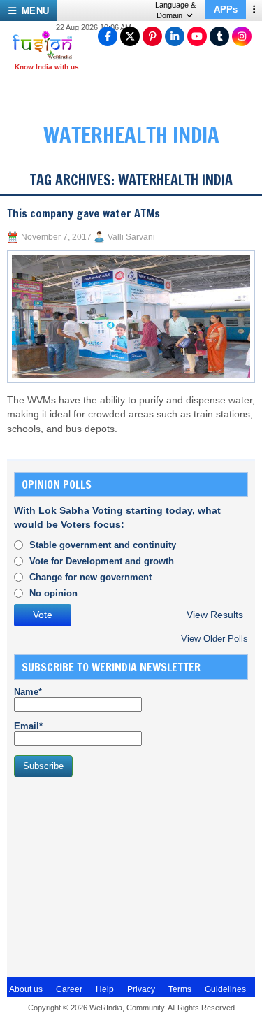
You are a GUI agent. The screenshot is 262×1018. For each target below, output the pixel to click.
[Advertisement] (119, 875)
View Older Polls (214, 638)
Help (105, 989)
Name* (28, 692)
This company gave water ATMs (83, 213)
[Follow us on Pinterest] (152, 36)
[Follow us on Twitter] (130, 36)
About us (26, 989)
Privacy (141, 989)
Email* (28, 726)
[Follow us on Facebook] (107, 36)
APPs (226, 9)
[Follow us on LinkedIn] (174, 36)
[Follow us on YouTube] (197, 36)
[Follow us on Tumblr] (219, 36)
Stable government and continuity (102, 545)
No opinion (53, 593)
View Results (215, 615)
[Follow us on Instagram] (242, 36)
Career (69, 989)
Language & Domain (175, 10)
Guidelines (225, 989)
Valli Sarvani (131, 237)
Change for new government (90, 577)
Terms (179, 989)
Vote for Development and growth (101, 561)
